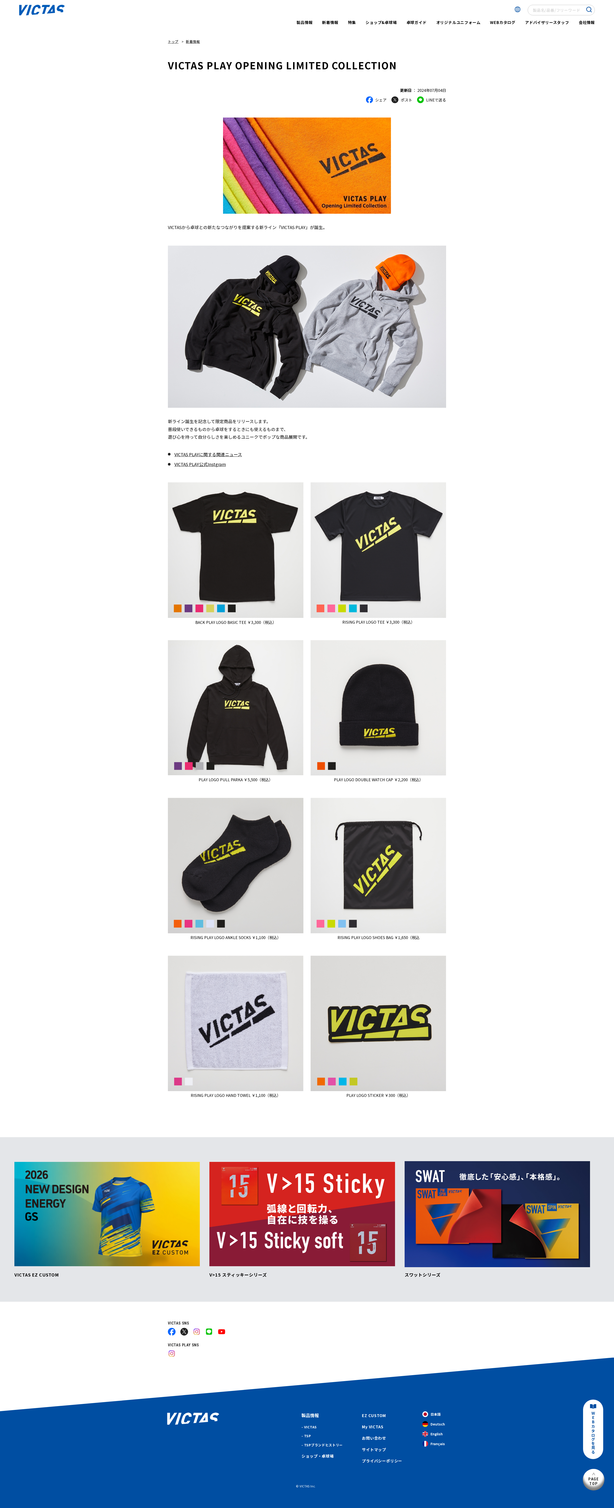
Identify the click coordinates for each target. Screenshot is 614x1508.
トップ (173, 41)
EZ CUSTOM (374, 1415)
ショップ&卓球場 (381, 22)
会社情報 (587, 22)
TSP (307, 1435)
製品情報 (304, 22)
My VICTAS (372, 1427)
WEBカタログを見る (593, 1432)
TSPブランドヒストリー (323, 1445)
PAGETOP (593, 1481)
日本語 (436, 1414)
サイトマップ (374, 1449)
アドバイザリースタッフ (547, 22)
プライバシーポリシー (382, 1461)
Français (438, 1443)
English (437, 1433)
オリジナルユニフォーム (458, 22)
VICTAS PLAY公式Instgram (200, 464)
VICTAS (310, 1427)
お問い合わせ (374, 1438)
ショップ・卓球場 (317, 1456)
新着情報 (330, 22)
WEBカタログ (502, 22)
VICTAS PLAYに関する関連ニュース (208, 454)
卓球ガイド (417, 22)
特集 (352, 22)
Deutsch (438, 1424)
